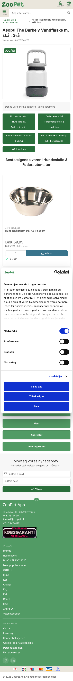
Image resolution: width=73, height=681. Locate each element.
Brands (7, 550)
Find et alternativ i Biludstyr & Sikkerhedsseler (54, 138)
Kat (5, 579)
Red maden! (10, 555)
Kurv (69, 6)
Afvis (36, 406)
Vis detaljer (55, 376)
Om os (6, 628)
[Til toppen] (36, 501)
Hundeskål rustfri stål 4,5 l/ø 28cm (25, 230)
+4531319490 (11, 515)
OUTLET (8, 570)
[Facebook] (6, 660)
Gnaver (7, 584)
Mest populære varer (14, 565)
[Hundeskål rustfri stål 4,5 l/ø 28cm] (36, 201)
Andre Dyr (36, 434)
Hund (6, 574)
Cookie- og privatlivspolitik (18, 642)
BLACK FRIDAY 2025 (14, 560)
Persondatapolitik (13, 647)
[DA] (12, 4)
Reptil (6, 599)
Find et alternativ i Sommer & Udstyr (19, 138)
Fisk (5, 594)
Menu (4, 15)
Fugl (5, 589)
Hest (36, 423)
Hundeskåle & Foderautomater (10, 21)
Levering (8, 633)
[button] (36, 73)
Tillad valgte (36, 396)
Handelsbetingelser (14, 638)
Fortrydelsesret (11, 652)
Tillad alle (36, 386)
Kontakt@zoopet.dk (14, 519)
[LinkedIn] (13, 660)
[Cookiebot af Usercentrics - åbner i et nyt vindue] (54, 272)
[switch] (64, 341)
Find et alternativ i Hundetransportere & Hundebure (54, 121)
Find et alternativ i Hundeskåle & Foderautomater (19, 121)
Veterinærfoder (36, 446)
